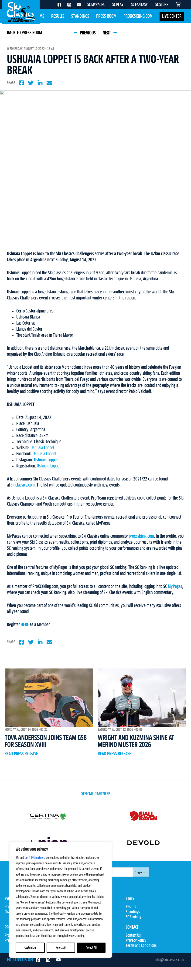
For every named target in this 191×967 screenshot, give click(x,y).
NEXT (107, 33)
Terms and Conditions (141, 946)
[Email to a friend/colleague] (49, 83)
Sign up (141, 872)
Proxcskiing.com (138, 16)
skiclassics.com (23, 485)
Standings (80, 16)
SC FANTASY (139, 5)
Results (57, 16)
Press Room (106, 16)
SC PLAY (117, 5)
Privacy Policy (136, 941)
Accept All (91, 947)
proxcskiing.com (141, 536)
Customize (30, 947)
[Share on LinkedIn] (40, 83)
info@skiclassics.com (169, 960)
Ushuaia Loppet (42, 448)
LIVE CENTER (171, 16)
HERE (25, 624)
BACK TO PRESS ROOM (24, 32)
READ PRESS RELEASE (21, 754)
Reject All (61, 947)
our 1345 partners (35, 858)
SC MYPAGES (96, 5)
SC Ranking (133, 917)
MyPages (175, 586)
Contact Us (133, 935)
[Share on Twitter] (30, 83)
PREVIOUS (87, 33)
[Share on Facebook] (21, 83)
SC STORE (161, 5)
